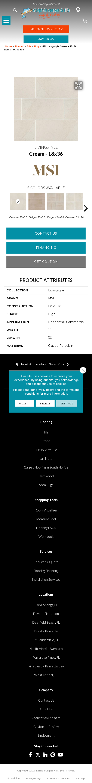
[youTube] (60, 755)
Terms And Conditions (58, 778)
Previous (6, 202)
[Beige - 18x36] (36, 201)
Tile (29, 46)
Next (85, 202)
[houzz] (45, 755)
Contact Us (46, 233)
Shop (37, 46)
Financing (46, 248)
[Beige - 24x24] (55, 201)
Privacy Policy (33, 778)
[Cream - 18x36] (18, 201)
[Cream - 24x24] (74, 201)
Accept (24, 403)
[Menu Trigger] (6, 20)
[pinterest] (53, 755)
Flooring (19, 46)
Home (8, 46)
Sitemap (80, 778)
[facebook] (30, 755)
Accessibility (13, 778)
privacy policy (45, 389)
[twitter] (38, 755)
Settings (67, 403)
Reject (45, 403)
